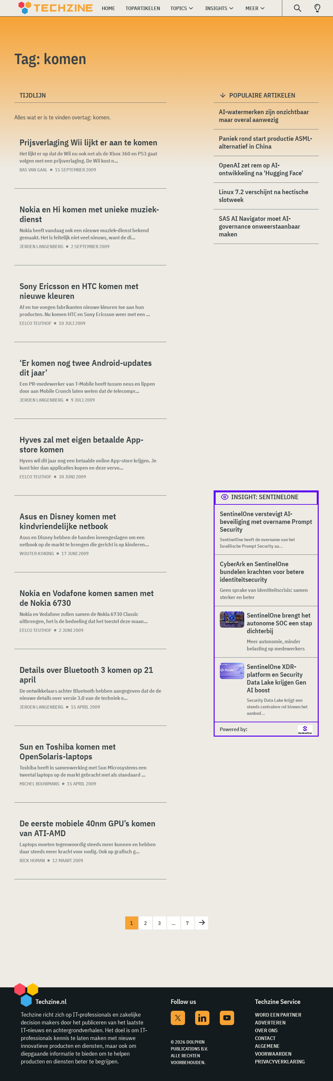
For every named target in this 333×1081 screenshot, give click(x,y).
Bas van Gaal (33, 170)
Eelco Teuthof (35, 323)
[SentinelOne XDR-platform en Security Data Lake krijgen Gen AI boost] (232, 689)
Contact (265, 1038)
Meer (252, 8)
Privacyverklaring (280, 1061)
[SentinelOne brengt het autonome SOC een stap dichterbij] (232, 631)
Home (108, 8)
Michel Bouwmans (40, 784)
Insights (216, 8)
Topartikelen (143, 8)
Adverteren (270, 1022)
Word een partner (278, 1014)
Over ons (266, 1030)
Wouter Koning (37, 553)
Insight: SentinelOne (265, 496)
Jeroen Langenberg (41, 246)
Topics (178, 8)
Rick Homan (32, 860)
